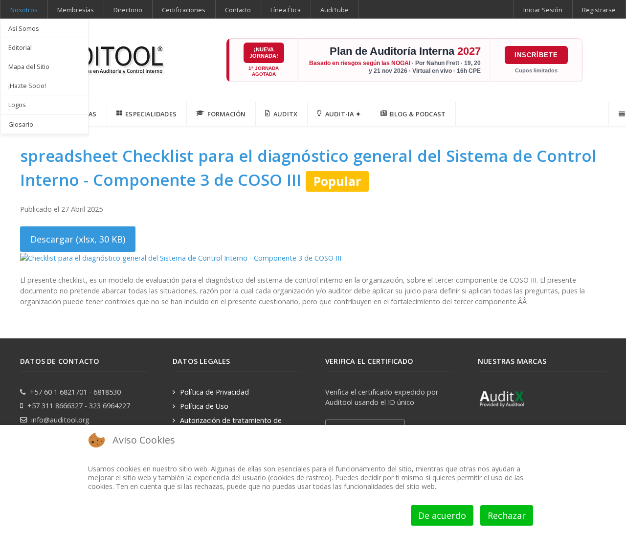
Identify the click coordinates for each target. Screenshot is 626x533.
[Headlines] (93, 57)
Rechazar (507, 515)
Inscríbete (536, 55)
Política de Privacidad (214, 392)
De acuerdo (442, 515)
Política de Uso (204, 406)
